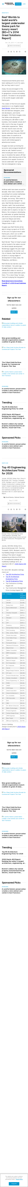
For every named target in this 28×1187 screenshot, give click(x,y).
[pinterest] (17, 51)
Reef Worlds (6, 108)
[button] (3, 4)
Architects (5, 12)
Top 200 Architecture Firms (15, 574)
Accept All (14, 1183)
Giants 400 (5, 463)
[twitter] (14, 51)
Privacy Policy (19, 1179)
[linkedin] (11, 51)
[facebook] (8, 51)
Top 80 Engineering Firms (14, 581)
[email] (19, 51)
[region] (14, 1180)
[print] (25, 51)
